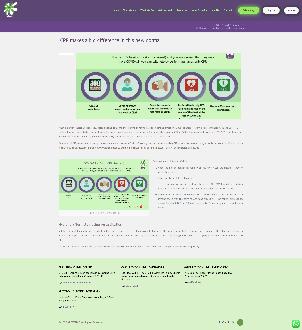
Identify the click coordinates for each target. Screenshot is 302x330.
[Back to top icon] (240, 322)
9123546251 (131, 285)
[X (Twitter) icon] (222, 322)
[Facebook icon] (219, 322)
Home (216, 24)
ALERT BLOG (232, 24)
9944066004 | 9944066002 (76, 282)
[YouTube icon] (226, 322)
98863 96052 (68, 306)
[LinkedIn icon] (229, 322)
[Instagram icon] (232, 322)
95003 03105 (194, 281)
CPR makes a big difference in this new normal (220, 28)
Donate (291, 10)
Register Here (122, 246)
